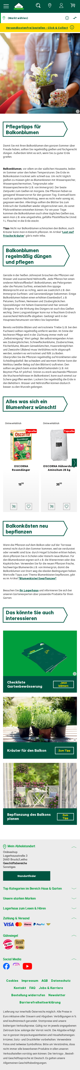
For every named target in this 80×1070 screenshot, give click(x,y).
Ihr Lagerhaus (29, 590)
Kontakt (20, 988)
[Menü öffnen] (6, 6)
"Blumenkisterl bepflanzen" (37, 578)
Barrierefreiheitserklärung (40, 1002)
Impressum (30, 980)
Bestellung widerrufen (28, 995)
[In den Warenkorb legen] (13, 506)
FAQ (32, 988)
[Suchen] (37, 6)
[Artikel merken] (28, 506)
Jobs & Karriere (51, 988)
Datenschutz (61, 980)
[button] (19, 6)
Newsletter (56, 995)
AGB (44, 980)
